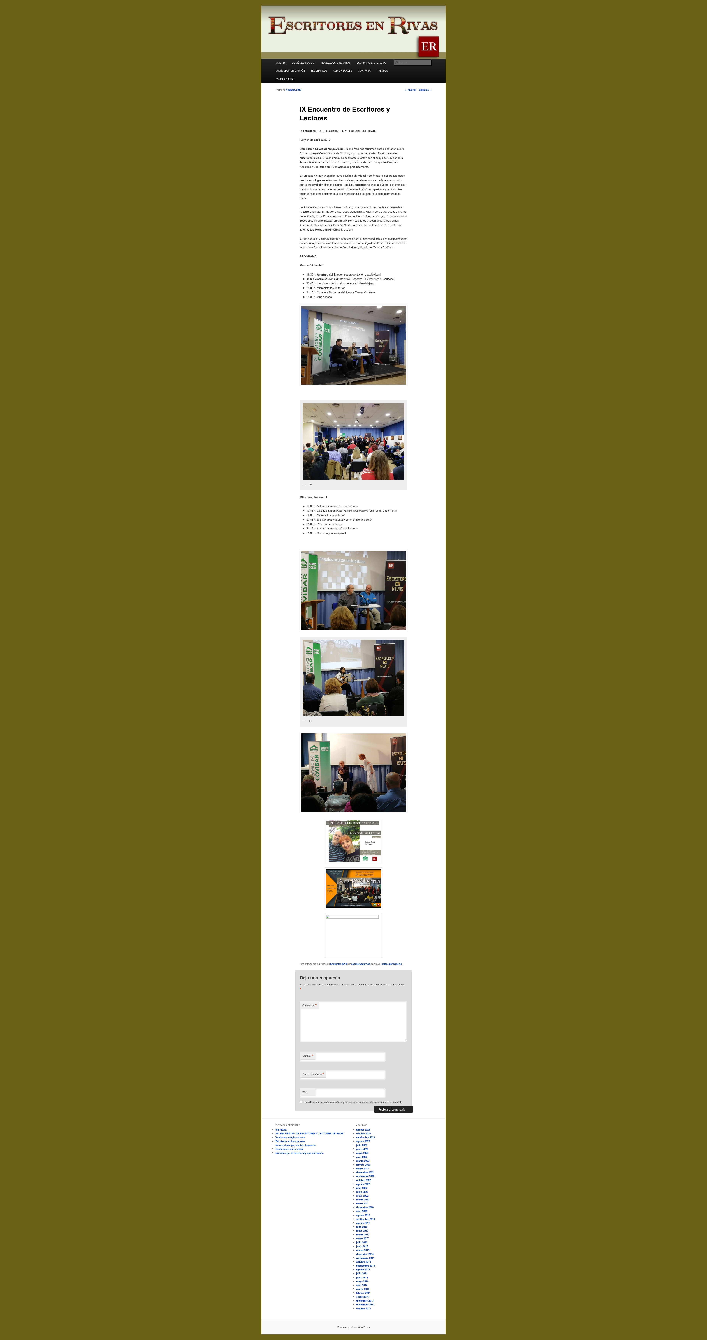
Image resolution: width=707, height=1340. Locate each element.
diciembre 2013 (365, 1300)
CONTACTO (364, 70)
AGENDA (281, 62)
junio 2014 (362, 1277)
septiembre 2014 (365, 1265)
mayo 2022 (362, 1195)
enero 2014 (362, 1296)
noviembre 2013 (365, 1304)
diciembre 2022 (365, 1172)
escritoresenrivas (360, 963)
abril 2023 (361, 1157)
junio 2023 (362, 1149)
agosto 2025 (363, 1129)
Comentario (309, 1005)
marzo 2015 (362, 1250)
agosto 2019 (363, 1215)
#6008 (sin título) (285, 78)
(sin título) (281, 1129)
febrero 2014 (363, 1293)
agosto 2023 (363, 1141)
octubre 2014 (363, 1261)
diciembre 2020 (365, 1207)
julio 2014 (361, 1273)
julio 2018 (361, 1226)
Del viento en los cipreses (290, 1141)
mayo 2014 (362, 1281)
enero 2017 (362, 1238)
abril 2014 (361, 1285)
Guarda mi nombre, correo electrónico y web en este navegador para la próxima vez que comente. (354, 1102)
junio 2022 (362, 1192)
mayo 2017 (362, 1230)
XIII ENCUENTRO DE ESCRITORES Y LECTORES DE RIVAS (309, 1133)
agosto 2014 (363, 1269)
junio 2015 (362, 1246)
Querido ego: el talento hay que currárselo (299, 1153)
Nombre (307, 1056)
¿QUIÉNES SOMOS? (303, 62)
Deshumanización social (289, 1149)
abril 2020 (361, 1211)
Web (304, 1092)
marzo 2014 (362, 1289)
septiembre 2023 (365, 1137)
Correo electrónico (313, 1074)
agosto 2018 (363, 1223)
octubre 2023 (363, 1133)
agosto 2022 (363, 1184)
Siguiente (425, 89)
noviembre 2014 (365, 1258)
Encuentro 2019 (338, 963)
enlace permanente (392, 963)
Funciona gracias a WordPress (353, 1327)
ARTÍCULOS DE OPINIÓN (290, 70)
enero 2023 (362, 1168)
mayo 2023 (362, 1153)
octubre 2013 (363, 1308)
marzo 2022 (362, 1199)
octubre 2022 (363, 1180)
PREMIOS (382, 70)
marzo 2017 (362, 1234)
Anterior (410, 89)
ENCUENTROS (319, 70)
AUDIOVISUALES (342, 70)
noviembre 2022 (365, 1176)
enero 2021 (362, 1203)
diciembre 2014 (365, 1254)
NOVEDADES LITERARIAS (336, 62)
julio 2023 (361, 1145)
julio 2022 (361, 1188)
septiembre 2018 (365, 1219)
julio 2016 (361, 1242)
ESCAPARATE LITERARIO (371, 62)
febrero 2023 (363, 1164)
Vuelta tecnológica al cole (290, 1137)
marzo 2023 (362, 1160)
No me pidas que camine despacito (295, 1145)
